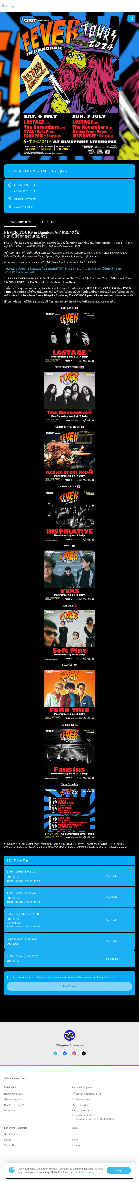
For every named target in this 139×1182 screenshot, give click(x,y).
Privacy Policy (86, 1172)
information (68, 977)
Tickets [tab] (48, 222)
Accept (118, 1170)
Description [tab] (20, 222)
